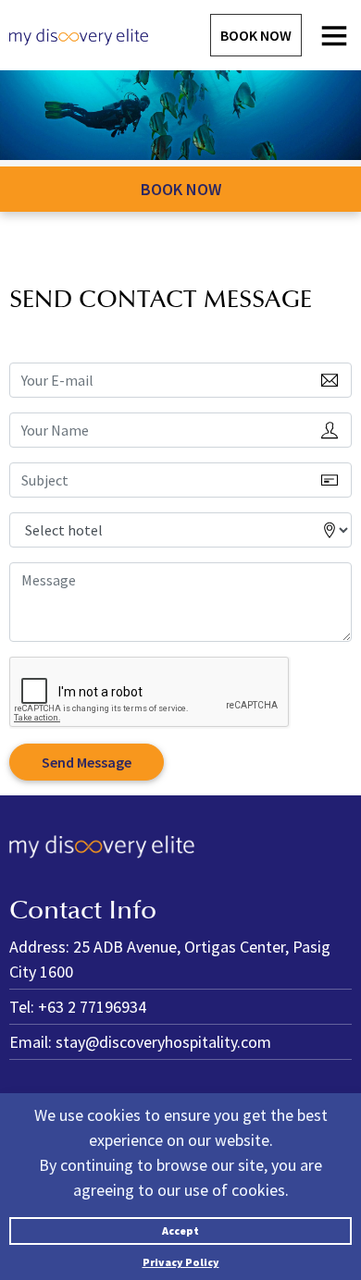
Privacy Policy (181, 1262)
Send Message (86, 762)
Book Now (256, 35)
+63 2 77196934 (92, 1006)
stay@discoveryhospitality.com (163, 1041)
